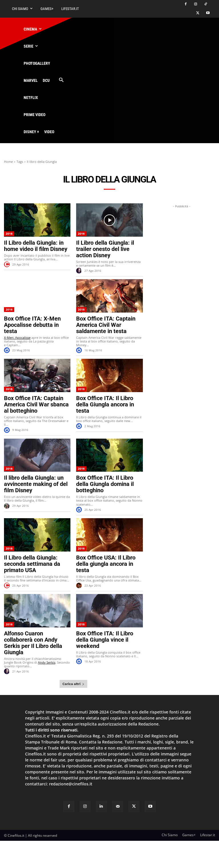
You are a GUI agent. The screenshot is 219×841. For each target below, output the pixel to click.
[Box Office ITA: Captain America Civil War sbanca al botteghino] (37, 375)
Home (8, 161)
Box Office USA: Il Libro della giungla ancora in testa (105, 563)
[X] (197, 13)
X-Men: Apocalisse (17, 337)
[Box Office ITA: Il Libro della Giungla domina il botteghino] (109, 455)
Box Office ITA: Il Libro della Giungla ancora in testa (105, 404)
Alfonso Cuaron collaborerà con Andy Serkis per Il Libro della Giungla (33, 643)
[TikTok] (205, 4)
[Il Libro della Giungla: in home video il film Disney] (37, 220)
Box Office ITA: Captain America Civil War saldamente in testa (105, 325)
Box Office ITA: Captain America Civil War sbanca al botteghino (36, 404)
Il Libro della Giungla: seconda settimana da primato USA (32, 563)
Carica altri (71, 684)
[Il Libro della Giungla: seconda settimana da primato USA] (37, 535)
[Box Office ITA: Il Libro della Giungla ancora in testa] (109, 375)
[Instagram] (195, 4)
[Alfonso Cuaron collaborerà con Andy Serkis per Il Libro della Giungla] (37, 610)
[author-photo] (7, 264)
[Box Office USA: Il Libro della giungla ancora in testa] (109, 535)
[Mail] (117, 806)
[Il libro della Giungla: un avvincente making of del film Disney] (37, 455)
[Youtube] (207, 13)
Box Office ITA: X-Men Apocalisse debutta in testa (32, 325)
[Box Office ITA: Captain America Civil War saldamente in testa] (109, 296)
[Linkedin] (101, 806)
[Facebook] (185, 4)
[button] (61, 80)
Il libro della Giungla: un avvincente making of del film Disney (36, 484)
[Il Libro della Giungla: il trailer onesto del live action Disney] (109, 220)
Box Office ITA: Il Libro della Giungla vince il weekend (104, 639)
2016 (9, 234)
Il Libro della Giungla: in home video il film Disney (35, 245)
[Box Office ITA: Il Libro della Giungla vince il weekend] (109, 610)
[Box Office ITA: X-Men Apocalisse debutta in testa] (37, 296)
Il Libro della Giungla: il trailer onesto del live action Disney (105, 249)
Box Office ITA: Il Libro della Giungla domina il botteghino (105, 484)
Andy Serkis (46, 662)
